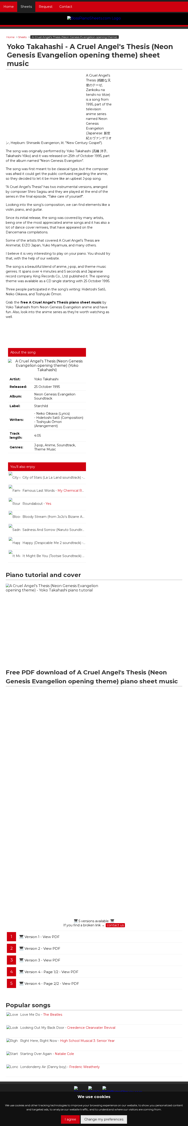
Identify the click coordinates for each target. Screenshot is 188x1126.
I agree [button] (70, 1119)
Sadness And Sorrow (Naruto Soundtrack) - (54, 530)
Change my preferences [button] (103, 1119)
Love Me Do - (41, 1015)
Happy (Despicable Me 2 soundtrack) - (54, 543)
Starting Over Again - (47, 1054)
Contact (65, 7)
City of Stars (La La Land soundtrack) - (54, 477)
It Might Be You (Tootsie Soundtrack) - (54, 556)
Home (8, 7)
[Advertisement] (45, 106)
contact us (115, 925)
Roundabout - (36, 504)
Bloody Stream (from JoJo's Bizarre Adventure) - (54, 517)
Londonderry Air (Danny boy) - (60, 1067)
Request (46, 7)
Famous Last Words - (54, 490)
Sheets (26, 7)
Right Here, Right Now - (67, 1041)
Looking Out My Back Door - (67, 1028)
